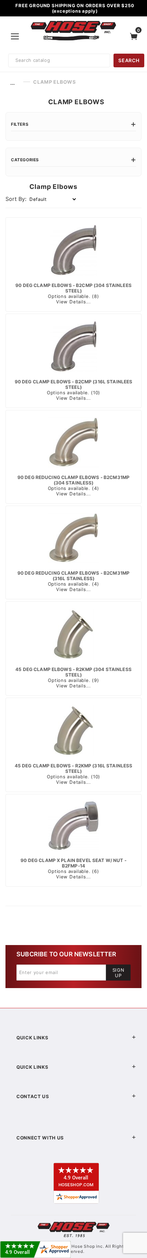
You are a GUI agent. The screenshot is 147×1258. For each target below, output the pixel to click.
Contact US (32, 1096)
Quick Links (32, 1037)
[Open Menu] (15, 36)
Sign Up (118, 972)
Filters (19, 124)
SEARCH (128, 60)
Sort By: (15, 198)
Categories (25, 159)
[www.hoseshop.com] (73, 22)
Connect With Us (40, 1137)
